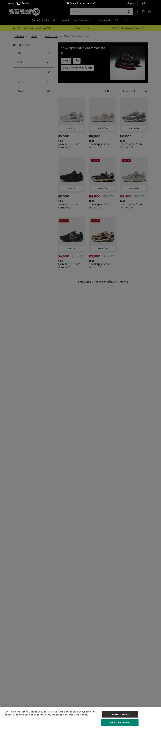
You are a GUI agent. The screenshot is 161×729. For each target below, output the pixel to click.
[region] (80, 718)
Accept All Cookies (119, 722)
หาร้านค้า (130, 3)
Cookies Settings (120, 714)
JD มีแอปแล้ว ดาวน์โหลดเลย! (80, 3)
